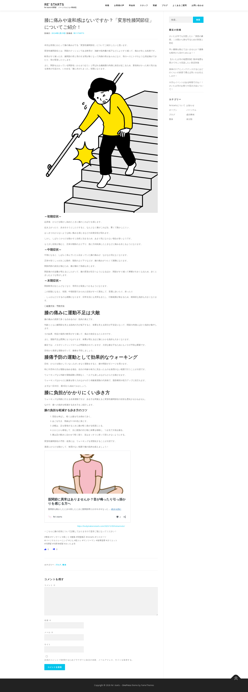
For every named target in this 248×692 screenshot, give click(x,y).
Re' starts (54, 4)
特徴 (107, 5)
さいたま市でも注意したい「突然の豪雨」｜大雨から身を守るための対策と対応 (186, 39)
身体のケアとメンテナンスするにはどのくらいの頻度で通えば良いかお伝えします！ (186, 72)
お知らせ (190, 105)
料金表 (132, 5)
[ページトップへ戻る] (236, 678)
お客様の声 (119, 5)
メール (48, 632)
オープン (173, 110)
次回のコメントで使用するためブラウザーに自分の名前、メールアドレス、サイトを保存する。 (89, 660)
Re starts (79, 33)
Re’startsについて (177, 105)
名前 (47, 620)
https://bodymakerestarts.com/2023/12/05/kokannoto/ (101, 526)
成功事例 (190, 114)
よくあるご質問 (180, 5)
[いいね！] (45, 549)
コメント (49, 585)
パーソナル (191, 110)
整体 (64, 564)
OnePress (126, 685)
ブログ (165, 5)
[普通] (54, 549)
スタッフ (144, 5)
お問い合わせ (198, 5)
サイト (47, 644)
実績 (155, 5)
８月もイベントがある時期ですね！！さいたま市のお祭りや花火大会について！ (186, 85)
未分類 (189, 119)
